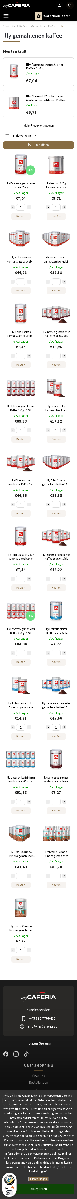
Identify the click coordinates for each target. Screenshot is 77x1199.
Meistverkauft (22, 136)
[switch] (9, 1192)
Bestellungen (38, 1082)
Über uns (38, 1076)
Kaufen (20, 216)
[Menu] (6, 16)
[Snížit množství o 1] (13, 207)
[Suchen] (70, 5)
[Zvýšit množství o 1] (29, 207)
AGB (38, 1089)
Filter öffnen (41, 145)
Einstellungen (38, 1179)
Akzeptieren (38, 1189)
